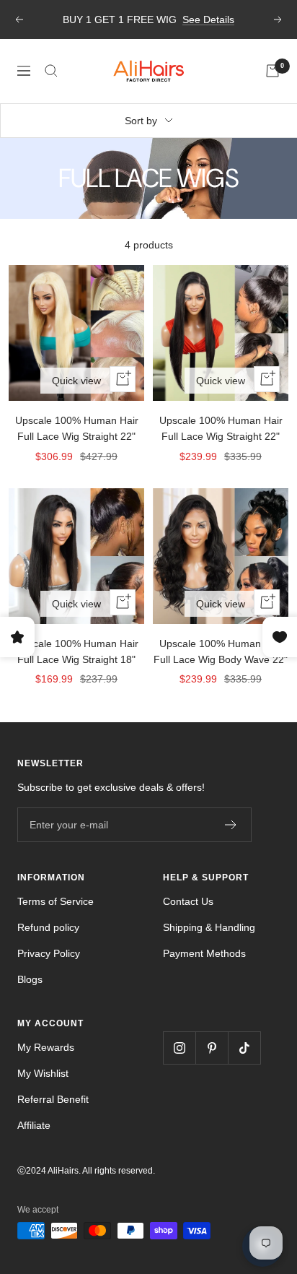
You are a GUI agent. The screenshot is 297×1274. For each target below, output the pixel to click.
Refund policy (48, 927)
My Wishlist (42, 1073)
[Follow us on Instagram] (179, 1047)
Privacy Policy (48, 953)
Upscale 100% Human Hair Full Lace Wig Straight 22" (76, 428)
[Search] (51, 70)
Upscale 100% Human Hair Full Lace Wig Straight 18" (76, 651)
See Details (208, 19)
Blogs (30, 979)
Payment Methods (204, 953)
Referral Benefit (53, 1099)
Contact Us (188, 901)
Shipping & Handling (209, 927)
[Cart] (272, 70)
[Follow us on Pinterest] (211, 1047)
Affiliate (33, 1125)
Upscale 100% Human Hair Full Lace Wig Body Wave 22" (221, 651)
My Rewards (45, 1047)
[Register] (231, 825)
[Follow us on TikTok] (244, 1047)
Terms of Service (55, 901)
